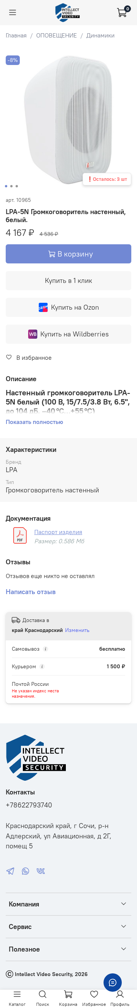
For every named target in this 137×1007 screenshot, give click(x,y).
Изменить (77, 630)
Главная (16, 35)
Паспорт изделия (58, 532)
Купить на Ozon (75, 307)
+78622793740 (29, 805)
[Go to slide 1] (6, 186)
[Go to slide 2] (11, 186)
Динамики (100, 35)
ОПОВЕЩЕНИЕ (56, 35)
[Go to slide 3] (17, 186)
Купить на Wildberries (74, 334)
